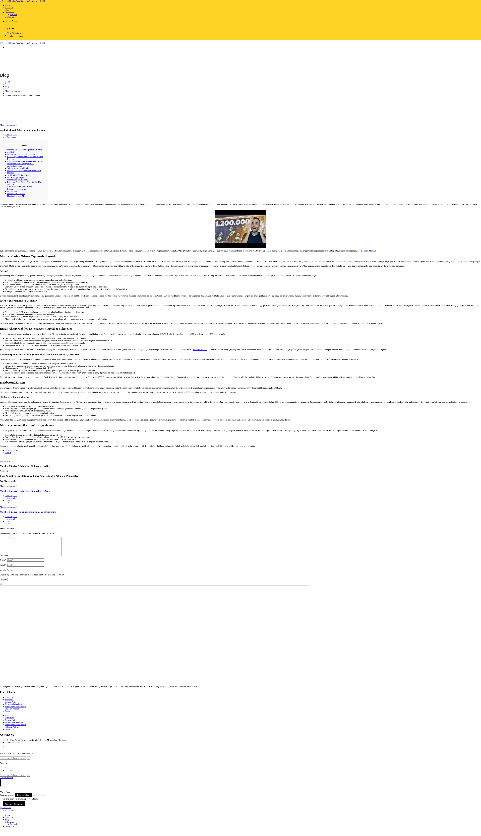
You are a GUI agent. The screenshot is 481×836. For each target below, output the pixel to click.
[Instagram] (6, 749)
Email (3, 565)
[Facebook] (6, 457)
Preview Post (5, 461)
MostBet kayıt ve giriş (16, 177)
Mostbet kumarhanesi (8, 125)
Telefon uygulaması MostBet (18, 168)
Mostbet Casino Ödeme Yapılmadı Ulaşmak (24, 150)
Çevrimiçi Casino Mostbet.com (19, 187)
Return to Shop (23, 795)
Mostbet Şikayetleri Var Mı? (18, 180)
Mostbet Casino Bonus (16, 194)
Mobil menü (12, 191)
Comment (4, 555)
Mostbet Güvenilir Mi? (16, 196)
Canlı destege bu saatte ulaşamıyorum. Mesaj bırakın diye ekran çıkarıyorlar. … (25, 162)
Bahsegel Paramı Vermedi (17, 189)
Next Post (4, 471)
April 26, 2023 (11, 135)
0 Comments (10, 137)
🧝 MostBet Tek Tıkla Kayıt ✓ (19, 175)
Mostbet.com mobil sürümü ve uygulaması (24, 171)
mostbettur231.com (14, 166)
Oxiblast (8, 770)
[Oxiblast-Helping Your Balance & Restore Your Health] (22, 1)
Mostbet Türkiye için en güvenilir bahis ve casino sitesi (28, 512)
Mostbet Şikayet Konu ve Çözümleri (21, 154)
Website (3, 570)
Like (8, 453)
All (6, 768)
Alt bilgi (10, 152)
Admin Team (12, 450)
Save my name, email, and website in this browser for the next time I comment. (33, 575)
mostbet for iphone (200, 350)
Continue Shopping (14, 804)
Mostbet (10, 173)
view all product (6, 778)
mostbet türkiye (370, 251)
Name (3, 560)
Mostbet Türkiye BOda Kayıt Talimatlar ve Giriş (25, 491)
